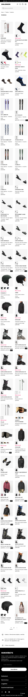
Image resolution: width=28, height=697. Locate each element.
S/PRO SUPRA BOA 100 (6, 397)
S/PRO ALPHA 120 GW (20, 520)
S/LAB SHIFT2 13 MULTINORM (5, 215)
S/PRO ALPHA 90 (19, 544)
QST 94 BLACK (18, 115)
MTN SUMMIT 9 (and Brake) (20, 215)
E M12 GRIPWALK (5, 240)
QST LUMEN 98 (4, 114)
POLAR (2, 422)
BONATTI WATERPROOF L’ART (21, 473)
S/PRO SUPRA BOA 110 (20, 371)
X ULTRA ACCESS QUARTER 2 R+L (5, 593)
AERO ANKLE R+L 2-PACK (20, 591)
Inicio (2, 12)
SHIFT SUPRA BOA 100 (20, 344)
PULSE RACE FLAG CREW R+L (21, 41)
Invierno (12, 12)
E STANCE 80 (4, 164)
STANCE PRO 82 (19, 139)
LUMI (2, 447)
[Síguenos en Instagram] (5, 692)
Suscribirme (14, 669)
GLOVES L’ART (4, 472)
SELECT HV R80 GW (5, 544)
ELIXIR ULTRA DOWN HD (6, 521)
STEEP (16, 397)
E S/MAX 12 (3, 189)
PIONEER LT (3, 293)
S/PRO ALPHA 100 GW (20, 567)
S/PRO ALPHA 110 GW (6, 567)
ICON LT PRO (4, 319)
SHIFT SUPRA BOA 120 (6, 346)
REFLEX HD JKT (4, 497)
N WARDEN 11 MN (19, 189)
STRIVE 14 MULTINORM (20, 265)
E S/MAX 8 (17, 164)
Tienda (6, 12)
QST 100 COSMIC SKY (6, 139)
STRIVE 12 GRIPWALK (6, 265)
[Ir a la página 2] (16, 627)
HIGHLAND (17, 319)
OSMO (16, 292)
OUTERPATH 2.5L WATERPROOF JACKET (20, 618)
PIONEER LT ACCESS (6, 618)
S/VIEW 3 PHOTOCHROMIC (19, 421)
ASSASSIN (3, 38)
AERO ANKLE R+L (19, 91)
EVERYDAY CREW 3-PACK (20, 67)
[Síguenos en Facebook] (2, 692)
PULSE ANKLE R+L (5, 64)
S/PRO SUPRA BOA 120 (6, 371)
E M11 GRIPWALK (19, 240)
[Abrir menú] (25, 4)
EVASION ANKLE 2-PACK (7, 91)
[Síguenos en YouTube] (9, 692)
